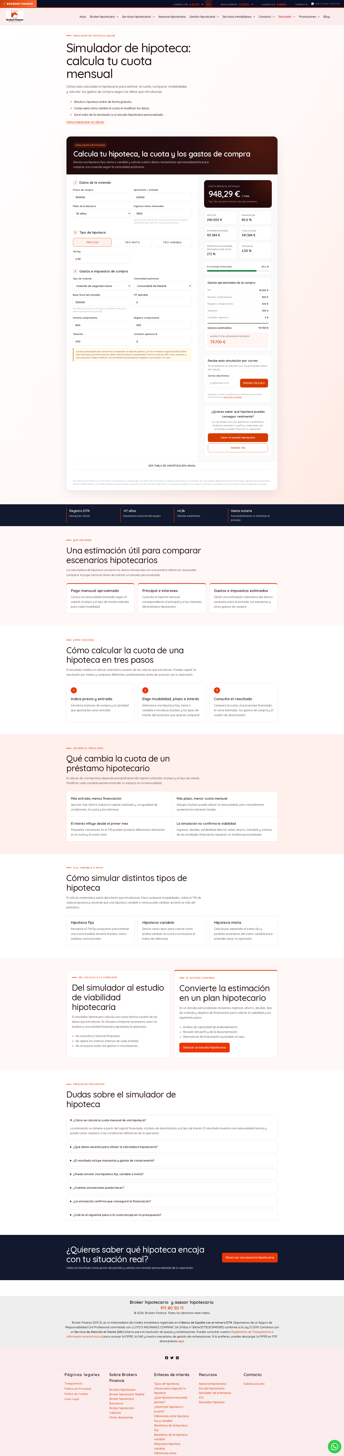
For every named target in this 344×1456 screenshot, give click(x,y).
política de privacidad (232, 397)
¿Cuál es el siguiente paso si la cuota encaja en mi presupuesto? (117, 1215)
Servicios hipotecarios (136, 16)
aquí (181, 1341)
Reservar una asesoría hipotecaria (250, 1257)
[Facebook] (166, 1357)
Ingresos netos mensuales (149, 206)
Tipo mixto (132, 242)
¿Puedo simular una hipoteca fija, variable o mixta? (108, 1174)
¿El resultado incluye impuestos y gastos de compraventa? (113, 1160)
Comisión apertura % (145, 334)
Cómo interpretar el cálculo (85, 122)
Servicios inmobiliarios (237, 16)
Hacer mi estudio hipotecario (238, 437)
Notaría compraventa (85, 317)
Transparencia (73, 1383)
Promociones (307, 16)
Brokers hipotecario (122, 1389)
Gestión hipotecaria (202, 16)
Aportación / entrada (146, 189)
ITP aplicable (141, 294)
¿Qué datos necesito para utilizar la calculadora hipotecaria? (115, 1147)
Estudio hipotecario (211, 1388)
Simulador (285, 16)
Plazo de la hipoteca (84, 206)
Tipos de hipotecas (166, 1384)
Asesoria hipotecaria (172, 16)
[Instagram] (177, 1357)
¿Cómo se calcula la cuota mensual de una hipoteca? (109, 1120)
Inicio (83, 16)
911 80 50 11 (172, 1308)
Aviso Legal (71, 1399)
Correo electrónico (218, 375)
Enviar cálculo (254, 383)
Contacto (265, 16)
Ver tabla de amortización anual (172, 465)
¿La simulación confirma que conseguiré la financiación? (112, 1201)
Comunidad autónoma (146, 278)
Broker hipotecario (102, 16)
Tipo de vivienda (82, 278)
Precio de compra (83, 189)
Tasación (78, 334)
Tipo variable (172, 242)
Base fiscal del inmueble (86, 294)
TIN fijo (77, 251)
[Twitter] (172, 1357)
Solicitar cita (238, 447)
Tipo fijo (92, 242)
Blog (326, 16)
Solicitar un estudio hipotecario (204, 1047)
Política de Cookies (76, 1394)
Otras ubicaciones (121, 1417)
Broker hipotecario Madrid (126, 1394)
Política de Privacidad (77, 1388)
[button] (116, 16)
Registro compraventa (146, 317)
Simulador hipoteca (211, 1402)
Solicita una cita (254, 1384)
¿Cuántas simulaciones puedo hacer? (98, 1187)
